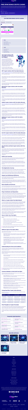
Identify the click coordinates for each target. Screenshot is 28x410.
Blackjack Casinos (13, 372)
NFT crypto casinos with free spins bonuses (7, 72)
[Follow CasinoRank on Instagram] (11, 392)
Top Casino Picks (3, 22)
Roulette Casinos (14, 373)
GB (13, 393)
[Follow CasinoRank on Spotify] (16, 392)
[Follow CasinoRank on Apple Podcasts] (18, 392)
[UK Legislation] (10, 401)
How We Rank (14, 363)
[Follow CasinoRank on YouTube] (14, 392)
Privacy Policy (14, 366)
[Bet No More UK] (19, 401)
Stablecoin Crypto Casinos (13, 382)
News (14, 364)
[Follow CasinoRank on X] (13, 392)
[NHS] (15, 401)
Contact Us (13, 360)
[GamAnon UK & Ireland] (22, 401)
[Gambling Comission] (4, 401)
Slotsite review (7, 33)
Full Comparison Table (8, 22)
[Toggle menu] (1, 1)
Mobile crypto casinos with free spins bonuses (7, 103)
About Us (14, 359)
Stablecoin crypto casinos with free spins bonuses (8, 119)
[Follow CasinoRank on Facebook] (9, 392)
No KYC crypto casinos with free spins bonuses (7, 134)
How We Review (14, 362)
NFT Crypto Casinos (14, 381)
